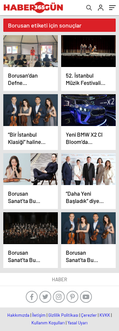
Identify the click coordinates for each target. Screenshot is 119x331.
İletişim (39, 315)
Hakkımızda (18, 315)
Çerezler (89, 315)
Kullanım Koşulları (48, 322)
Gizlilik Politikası (63, 315)
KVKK (104, 315)
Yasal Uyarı (77, 322)
